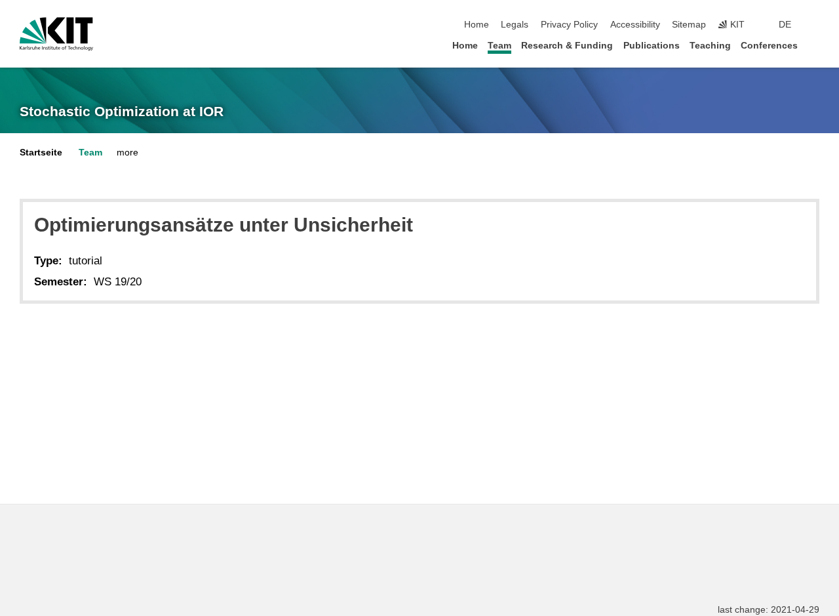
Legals (514, 25)
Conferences (769, 46)
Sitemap (689, 25)
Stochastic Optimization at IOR (122, 111)
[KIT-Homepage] (56, 34)
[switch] (815, 25)
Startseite (41, 152)
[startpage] (815, 45)
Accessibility (635, 25)
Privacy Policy (569, 25)
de (785, 25)
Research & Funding (567, 46)
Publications (651, 46)
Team (499, 46)
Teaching (710, 46)
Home (476, 25)
